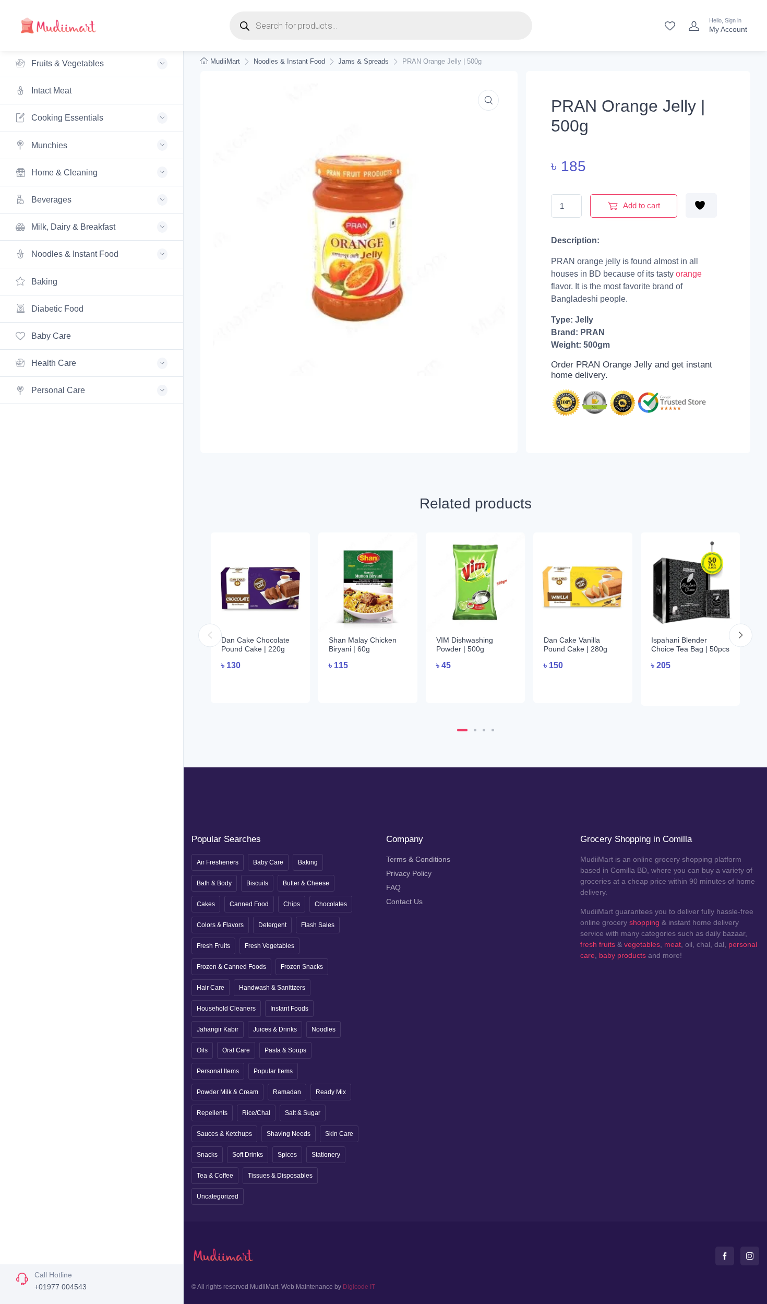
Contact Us (404, 901)
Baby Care (50, 335)
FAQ (393, 887)
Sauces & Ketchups (224, 1133)
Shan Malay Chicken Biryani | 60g (363, 644)
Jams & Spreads (363, 61)
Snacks (207, 1154)
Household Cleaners (226, 1008)
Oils (202, 1050)
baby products (622, 955)
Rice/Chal (256, 1113)
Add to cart (640, 205)
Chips (291, 904)
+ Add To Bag (260, 685)
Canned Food (249, 904)
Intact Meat (50, 90)
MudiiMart (225, 61)
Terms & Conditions (418, 859)
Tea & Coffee (215, 1175)
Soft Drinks (247, 1154)
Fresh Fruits (213, 946)
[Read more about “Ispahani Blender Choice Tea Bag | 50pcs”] (690, 686)
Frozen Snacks (302, 966)
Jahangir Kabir (217, 1029)
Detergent (272, 925)
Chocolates (331, 904)
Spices (287, 1154)
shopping (644, 922)
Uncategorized (217, 1196)
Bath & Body (214, 883)
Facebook (724, 1256)
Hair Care (210, 987)
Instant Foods (289, 1008)
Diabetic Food (56, 308)
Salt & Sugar (302, 1113)
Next (740, 635)
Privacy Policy (409, 873)
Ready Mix (331, 1092)
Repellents (212, 1113)
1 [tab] (462, 730)
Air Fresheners (217, 862)
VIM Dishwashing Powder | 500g (464, 644)
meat (672, 944)
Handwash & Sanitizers (272, 987)
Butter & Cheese (306, 883)
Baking (43, 281)
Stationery (325, 1154)
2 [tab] (475, 730)
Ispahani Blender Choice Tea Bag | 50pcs (690, 644)
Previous (210, 635)
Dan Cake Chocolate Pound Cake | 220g (255, 644)
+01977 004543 (60, 1287)
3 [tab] (484, 730)
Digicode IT (359, 1286)
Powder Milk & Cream (227, 1092)
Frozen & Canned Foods (231, 966)
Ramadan (287, 1092)
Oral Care (236, 1050)
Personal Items (218, 1071)
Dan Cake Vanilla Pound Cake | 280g (575, 644)
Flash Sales (317, 925)
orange (689, 273)
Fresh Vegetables (269, 946)
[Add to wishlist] (701, 205)
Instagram (749, 1256)
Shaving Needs (288, 1133)
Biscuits (257, 883)
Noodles (323, 1029)
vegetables (642, 944)
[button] (488, 100)
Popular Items (273, 1071)
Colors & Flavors (220, 925)
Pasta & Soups (285, 1050)
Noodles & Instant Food (289, 61)
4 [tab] (493, 730)
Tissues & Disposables (280, 1175)
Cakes (206, 904)
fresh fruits (597, 944)
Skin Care (339, 1133)
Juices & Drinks (275, 1029)
